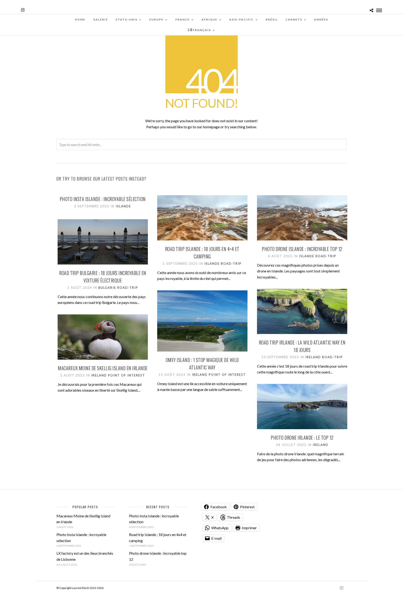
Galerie (100, 19)
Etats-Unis (126, 19)
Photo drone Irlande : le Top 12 (302, 437)
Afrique (209, 19)
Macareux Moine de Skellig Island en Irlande (103, 368)
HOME (80, 19)
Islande (123, 206)
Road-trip (231, 263)
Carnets (293, 19)
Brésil (272, 19)
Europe (156, 19)
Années (321, 19)
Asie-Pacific (241, 19)
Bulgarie (107, 287)
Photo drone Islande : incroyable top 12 (302, 248)
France (182, 19)
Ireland (313, 357)
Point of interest (227, 374)
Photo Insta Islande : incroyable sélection (103, 198)
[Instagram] (22, 10)
